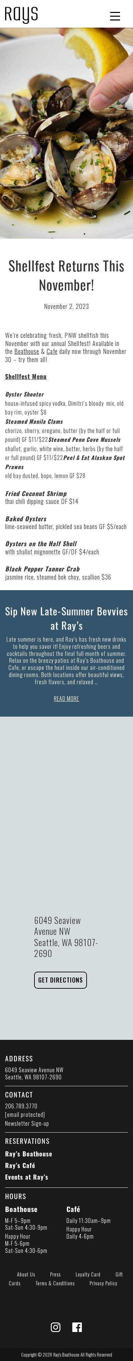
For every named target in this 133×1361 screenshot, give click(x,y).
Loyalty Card (88, 1274)
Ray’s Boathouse (28, 1153)
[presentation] (21, 13)
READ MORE (66, 698)
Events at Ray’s (26, 1176)
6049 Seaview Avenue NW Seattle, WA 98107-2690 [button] (34, 1073)
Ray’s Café (20, 1165)
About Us (26, 1274)
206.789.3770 (21, 1106)
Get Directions (60, 979)
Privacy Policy (103, 1283)
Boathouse (26, 351)
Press (55, 1274)
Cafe (52, 351)
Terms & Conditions (55, 1283)
